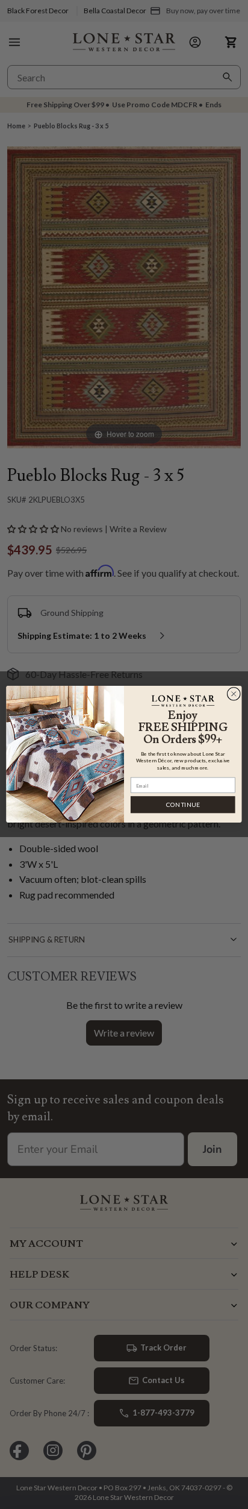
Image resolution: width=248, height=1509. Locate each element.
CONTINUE (183, 805)
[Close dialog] (233, 694)
